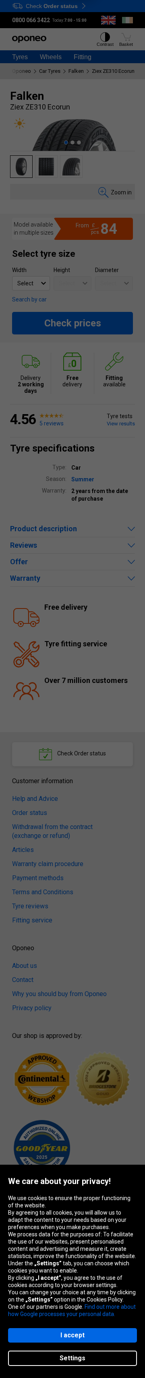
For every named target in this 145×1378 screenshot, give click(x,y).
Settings (72, 1358)
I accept (72, 1335)
